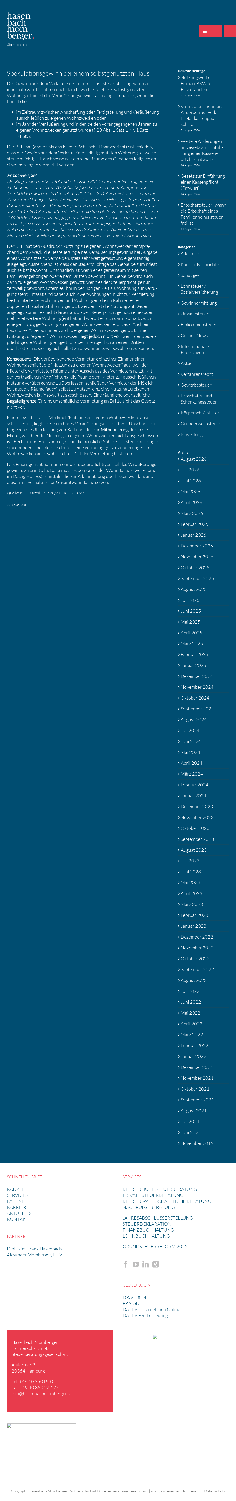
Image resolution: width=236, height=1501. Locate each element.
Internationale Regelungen (195, 349)
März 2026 (192, 513)
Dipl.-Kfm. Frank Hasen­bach (34, 1249)
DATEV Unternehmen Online (151, 1309)
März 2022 (192, 1034)
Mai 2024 (190, 752)
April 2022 (191, 1024)
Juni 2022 (191, 1002)
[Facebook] (126, 1264)
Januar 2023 (193, 926)
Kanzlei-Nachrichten (201, 264)
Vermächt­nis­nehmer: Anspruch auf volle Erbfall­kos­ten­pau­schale (201, 115)
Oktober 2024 (195, 698)
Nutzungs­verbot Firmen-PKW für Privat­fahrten (197, 83)
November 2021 (197, 1078)
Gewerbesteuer (196, 385)
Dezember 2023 (197, 806)
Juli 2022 (190, 991)
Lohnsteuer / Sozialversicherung (199, 289)
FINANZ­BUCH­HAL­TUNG (148, 1230)
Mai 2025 (190, 622)
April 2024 (191, 763)
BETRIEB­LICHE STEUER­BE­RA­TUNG (160, 1189)
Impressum (192, 1491)
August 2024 (194, 719)
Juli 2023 (190, 861)
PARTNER (17, 1201)
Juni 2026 (191, 480)
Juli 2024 (190, 730)
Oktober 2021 (195, 1089)
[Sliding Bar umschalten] (216, 31)
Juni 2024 (191, 741)
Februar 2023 (194, 915)
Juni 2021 (191, 1132)
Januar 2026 (193, 535)
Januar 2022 (193, 1056)
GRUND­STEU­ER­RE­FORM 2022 (155, 1246)
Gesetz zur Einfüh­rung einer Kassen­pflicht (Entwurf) (203, 182)
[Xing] (155, 1264)
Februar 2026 (194, 524)
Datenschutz (214, 1491)
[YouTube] (136, 1264)
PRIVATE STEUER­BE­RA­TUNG (153, 1195)
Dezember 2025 (197, 546)
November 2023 (197, 817)
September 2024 (197, 709)
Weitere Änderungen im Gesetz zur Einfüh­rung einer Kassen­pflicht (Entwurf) (202, 150)
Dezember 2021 (197, 1067)
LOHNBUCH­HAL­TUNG (146, 1236)
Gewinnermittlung (199, 303)
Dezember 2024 (197, 676)
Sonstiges (190, 275)
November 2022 (197, 948)
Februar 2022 (194, 1045)
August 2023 (194, 850)
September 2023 (197, 839)
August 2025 (194, 589)
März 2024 (192, 774)
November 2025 (197, 556)
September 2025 (197, 578)
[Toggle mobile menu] (205, 31)
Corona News (194, 335)
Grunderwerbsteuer (201, 423)
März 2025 (192, 643)
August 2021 (194, 1110)
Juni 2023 (191, 871)
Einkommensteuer (199, 324)
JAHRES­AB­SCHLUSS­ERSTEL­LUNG (158, 1218)
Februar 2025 (194, 654)
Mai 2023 (190, 882)
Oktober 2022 (195, 958)
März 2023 (192, 904)
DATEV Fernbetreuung (145, 1315)
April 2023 (191, 893)
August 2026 (194, 459)
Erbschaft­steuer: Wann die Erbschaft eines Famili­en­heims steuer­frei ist (203, 214)
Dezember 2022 (197, 937)
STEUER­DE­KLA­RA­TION (147, 1224)
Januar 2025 (193, 665)
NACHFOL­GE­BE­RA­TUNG (149, 1207)
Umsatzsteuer (195, 314)
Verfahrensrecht (197, 374)
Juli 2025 (190, 600)
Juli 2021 (190, 1121)
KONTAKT (17, 1219)
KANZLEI (16, 1189)
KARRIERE (18, 1207)
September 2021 (197, 1100)
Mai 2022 (190, 1013)
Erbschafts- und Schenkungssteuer (199, 399)
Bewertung (192, 434)
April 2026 (191, 502)
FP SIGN (131, 1303)
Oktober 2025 (195, 567)
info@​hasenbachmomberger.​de (42, 1393)
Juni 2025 (191, 611)
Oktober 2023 (195, 828)
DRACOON (134, 1297)
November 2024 (197, 687)
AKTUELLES (19, 1213)
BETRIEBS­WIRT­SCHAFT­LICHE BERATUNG (167, 1201)
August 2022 (194, 980)
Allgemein (190, 253)
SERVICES (17, 1195)
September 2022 (197, 969)
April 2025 (191, 633)
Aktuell (188, 363)
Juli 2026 (190, 470)
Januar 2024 (193, 795)
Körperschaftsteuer (200, 413)
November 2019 (197, 1143)
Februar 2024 (194, 785)
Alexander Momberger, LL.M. (35, 1255)
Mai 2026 (190, 491)
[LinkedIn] (145, 1264)
